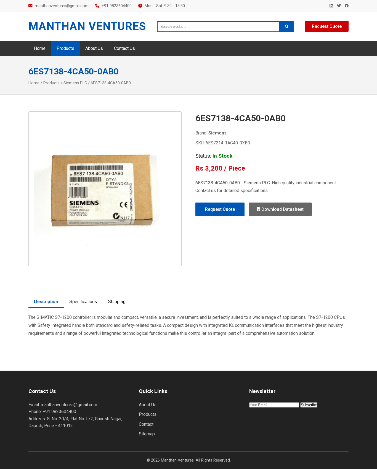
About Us (94, 48)
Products (65, 48)
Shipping (117, 301)
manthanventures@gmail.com (62, 6)
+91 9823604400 (117, 6)
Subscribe (309, 405)
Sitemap (147, 433)
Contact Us (124, 48)
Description (46, 301)
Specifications (83, 301)
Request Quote (327, 26)
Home (40, 48)
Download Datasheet (282, 209)
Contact (146, 424)
